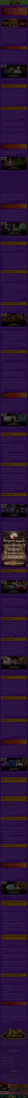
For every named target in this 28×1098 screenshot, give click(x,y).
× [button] (24, 533)
